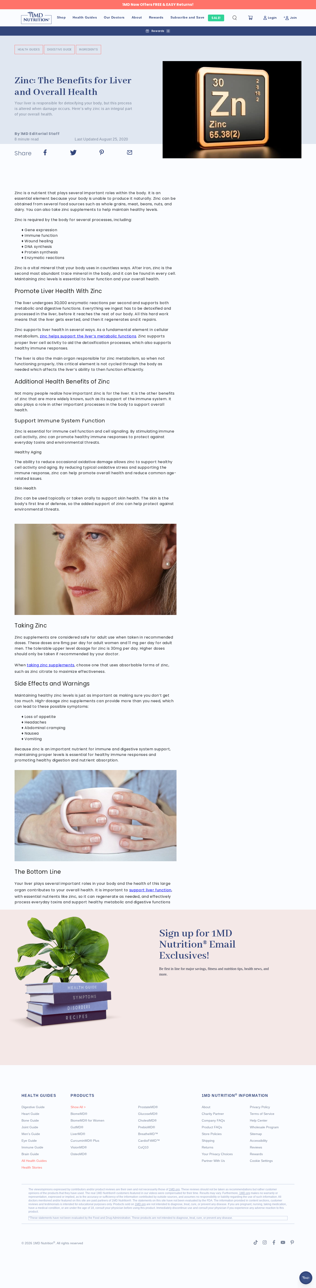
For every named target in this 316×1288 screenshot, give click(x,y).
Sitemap (256, 1134)
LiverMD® (78, 1134)
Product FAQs (212, 1127)
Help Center (258, 1120)
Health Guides (29, 49)
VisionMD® (79, 1147)
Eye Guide (29, 1140)
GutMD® (77, 1127)
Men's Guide (31, 1134)
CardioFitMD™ (149, 1140)
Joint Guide (30, 1127)
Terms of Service (262, 1114)
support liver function (150, 890)
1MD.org (174, 1189)
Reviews (256, 1147)
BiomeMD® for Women (87, 1120)
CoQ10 (143, 1147)
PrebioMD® (146, 1127)
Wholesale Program (264, 1127)
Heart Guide (30, 1114)
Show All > (78, 1107)
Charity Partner (213, 1114)
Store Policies (212, 1134)
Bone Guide (30, 1120)
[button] (238, 18)
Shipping (208, 1140)
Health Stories (32, 1167)
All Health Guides (34, 1161)
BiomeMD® (79, 1114)
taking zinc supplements (50, 665)
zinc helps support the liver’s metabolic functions (88, 336)
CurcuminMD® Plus (85, 1140)
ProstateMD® (148, 1107)
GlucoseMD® (148, 1114)
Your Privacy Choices (217, 1154)
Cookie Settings (261, 1161)
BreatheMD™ (148, 1134)
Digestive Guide (59, 49)
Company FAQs (213, 1120)
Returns (207, 1147)
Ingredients (88, 49)
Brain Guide (30, 1154)
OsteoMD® (79, 1154)
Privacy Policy (260, 1107)
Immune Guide (32, 1147)
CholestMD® (147, 1120)
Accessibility (258, 1140)
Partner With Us (213, 1161)
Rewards (256, 1154)
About (206, 1107)
